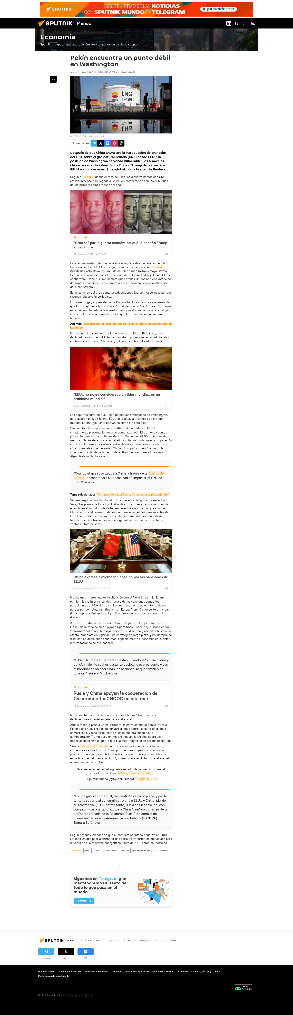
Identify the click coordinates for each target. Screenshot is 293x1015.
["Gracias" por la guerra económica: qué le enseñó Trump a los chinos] (121, 212)
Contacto (117, 971)
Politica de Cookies (163, 971)
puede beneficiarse (94, 746)
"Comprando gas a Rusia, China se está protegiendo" (133, 494)
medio (88, 177)
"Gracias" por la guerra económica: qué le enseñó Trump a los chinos (120, 244)
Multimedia (161, 940)
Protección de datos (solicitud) (194, 971)
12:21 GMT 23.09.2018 (82, 71)
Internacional (112, 940)
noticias (164, 850)
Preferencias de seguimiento (53, 976)
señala (157, 267)
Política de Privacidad (137, 971)
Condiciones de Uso (70, 971)
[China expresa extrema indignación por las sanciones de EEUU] (121, 551)
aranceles (124, 850)
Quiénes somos (46, 971)
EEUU (87, 850)
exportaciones (109, 850)
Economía (81, 237)
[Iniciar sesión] (236, 23)
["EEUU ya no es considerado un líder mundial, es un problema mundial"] (121, 368)
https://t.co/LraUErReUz (134, 773)
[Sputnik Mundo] (56, 27)
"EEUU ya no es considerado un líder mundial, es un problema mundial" (117, 396)
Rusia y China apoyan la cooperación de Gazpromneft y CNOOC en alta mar (116, 695)
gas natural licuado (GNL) (145, 850)
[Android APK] (243, 988)
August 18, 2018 (146, 779)
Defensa (145, 940)
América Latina (90, 940)
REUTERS (76, 136)
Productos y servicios (96, 971)
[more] (166, 253)
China (96, 850)
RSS (217, 971)
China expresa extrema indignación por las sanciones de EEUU (121, 579)
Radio (174, 940)
